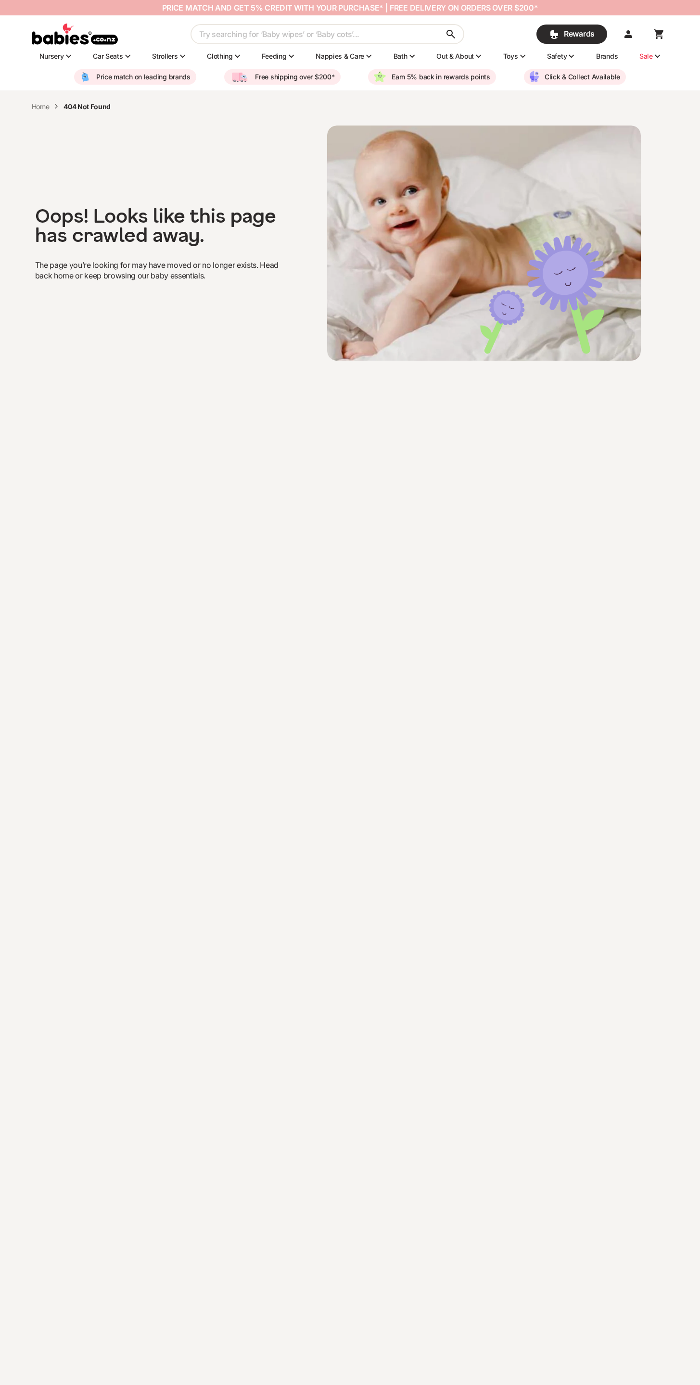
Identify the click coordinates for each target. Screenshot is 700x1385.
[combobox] (327, 34)
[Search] (451, 34)
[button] (628, 34)
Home (41, 106)
